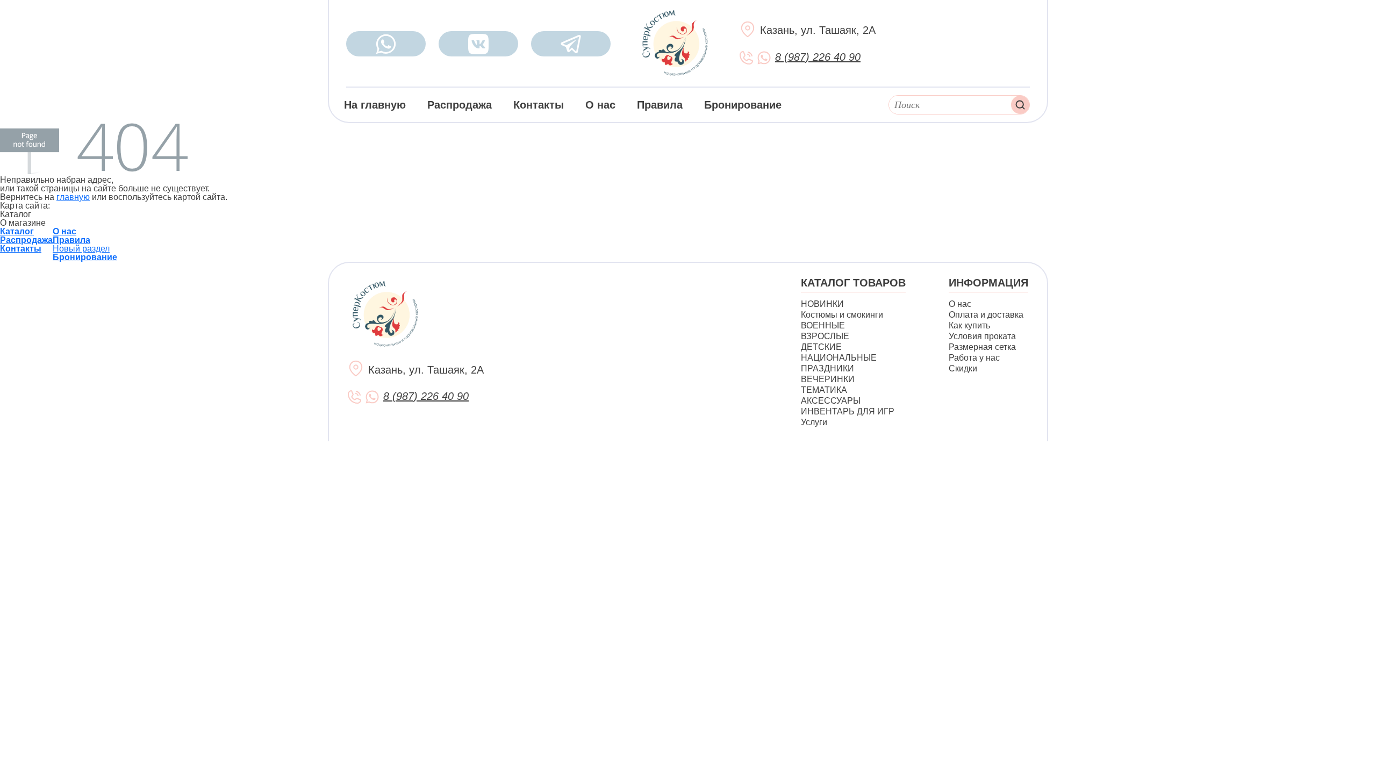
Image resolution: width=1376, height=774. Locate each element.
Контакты (538, 105)
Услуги (814, 422)
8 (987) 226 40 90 (818, 57)
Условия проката (982, 336)
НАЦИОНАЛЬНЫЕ (839, 357)
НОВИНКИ (822, 304)
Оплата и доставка (986, 314)
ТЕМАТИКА (824, 390)
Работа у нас (974, 357)
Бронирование (743, 105)
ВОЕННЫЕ (823, 325)
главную (73, 197)
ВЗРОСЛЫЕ (825, 336)
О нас (600, 105)
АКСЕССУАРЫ (831, 400)
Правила (660, 105)
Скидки (963, 368)
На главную (375, 105)
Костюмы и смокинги (842, 314)
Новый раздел (81, 248)
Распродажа (459, 105)
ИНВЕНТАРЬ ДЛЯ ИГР (847, 411)
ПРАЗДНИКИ (827, 368)
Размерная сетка (982, 347)
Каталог (17, 231)
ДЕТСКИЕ (821, 347)
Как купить (969, 325)
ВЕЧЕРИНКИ (828, 379)
